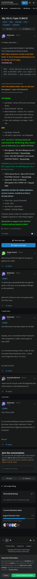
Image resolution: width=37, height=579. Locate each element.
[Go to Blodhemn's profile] (13, 525)
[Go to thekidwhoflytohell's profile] (4, 378)
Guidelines (27, 561)
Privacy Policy (10, 546)
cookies (12, 563)
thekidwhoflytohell (13, 378)
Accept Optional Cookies (24, 575)
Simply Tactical (12, 252)
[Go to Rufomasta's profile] (4, 36)
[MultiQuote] (3, 266)
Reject (6, 575)
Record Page (25, 153)
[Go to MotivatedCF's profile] (15, 525)
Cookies (28, 546)
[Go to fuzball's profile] (10, 525)
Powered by (18, 551)
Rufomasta (10, 35)
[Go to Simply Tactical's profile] (4, 253)
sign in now (11, 458)
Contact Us (20, 546)
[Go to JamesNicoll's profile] (7, 525)
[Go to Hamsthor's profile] (5, 525)
